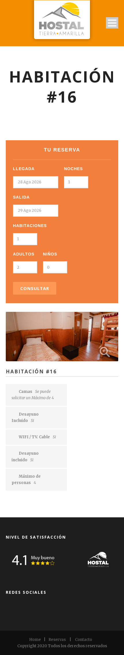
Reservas (57, 639)
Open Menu (112, 22)
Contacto (83, 639)
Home (35, 639)
